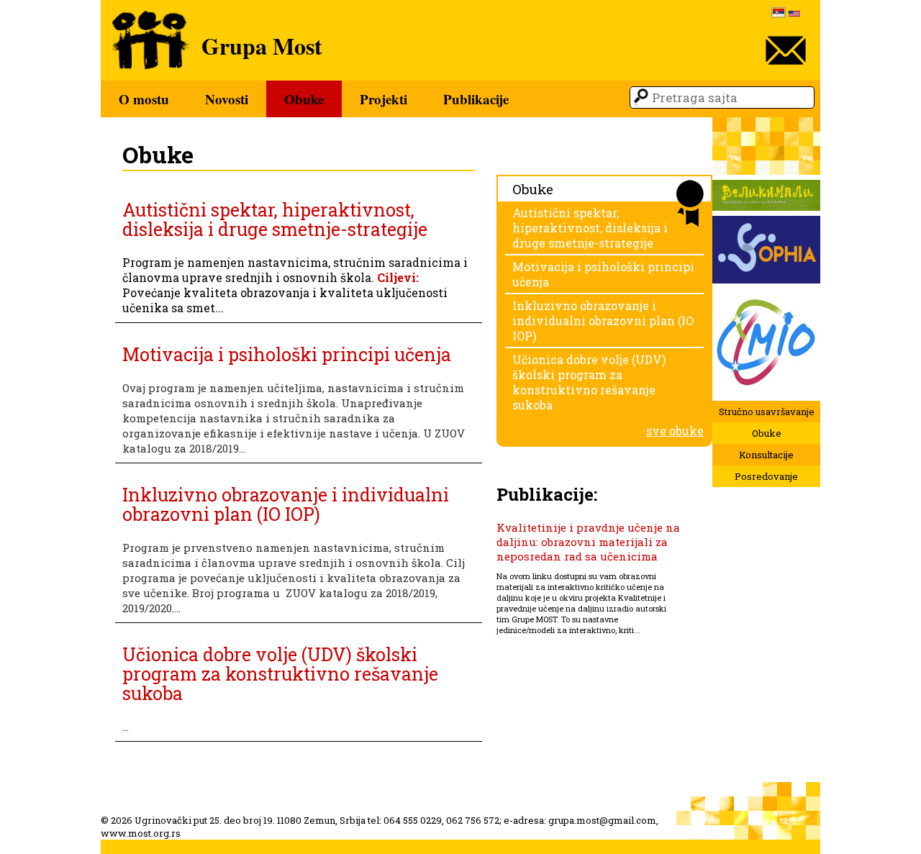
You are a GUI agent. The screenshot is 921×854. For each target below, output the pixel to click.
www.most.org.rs (141, 833)
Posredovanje (766, 476)
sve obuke (675, 430)
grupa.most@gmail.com (602, 820)
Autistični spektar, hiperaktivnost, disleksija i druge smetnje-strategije (274, 219)
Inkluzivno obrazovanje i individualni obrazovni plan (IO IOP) (285, 504)
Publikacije (476, 99)
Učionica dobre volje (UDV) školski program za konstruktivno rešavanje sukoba (280, 673)
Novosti (226, 99)
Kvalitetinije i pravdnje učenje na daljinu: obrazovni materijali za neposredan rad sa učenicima (588, 541)
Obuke (304, 99)
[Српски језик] (778, 14)
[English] (794, 14)
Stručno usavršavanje (767, 411)
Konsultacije (766, 454)
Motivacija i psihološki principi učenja (286, 354)
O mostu (144, 99)
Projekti (383, 99)
